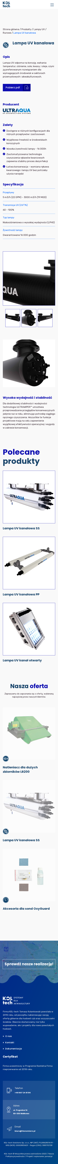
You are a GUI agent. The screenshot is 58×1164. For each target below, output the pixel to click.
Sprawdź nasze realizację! (29, 964)
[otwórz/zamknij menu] (52, 5)
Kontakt (9, 1042)
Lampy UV (39, 29)
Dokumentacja (13, 1048)
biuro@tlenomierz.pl (25, 1131)
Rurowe (7, 32)
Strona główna (11, 29)
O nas (8, 1036)
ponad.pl (48, 1156)
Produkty (26, 29)
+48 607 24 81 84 (23, 1092)
